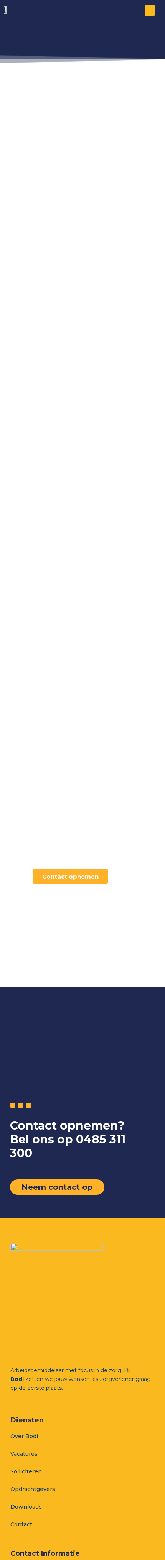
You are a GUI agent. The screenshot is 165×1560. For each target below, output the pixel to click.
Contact (21, 1524)
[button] (150, 10)
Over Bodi (24, 1436)
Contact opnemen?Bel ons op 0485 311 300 (67, 1139)
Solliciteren (26, 1471)
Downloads (26, 1506)
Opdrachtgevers (32, 1489)
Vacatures (24, 1453)
